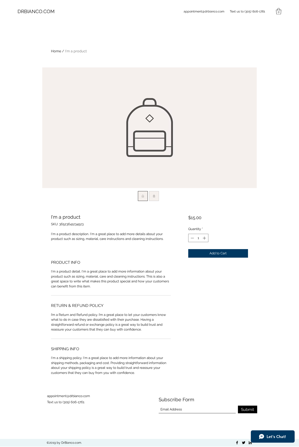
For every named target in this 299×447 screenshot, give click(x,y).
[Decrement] (192, 238)
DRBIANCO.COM (36, 11)
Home (56, 51)
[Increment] (205, 238)
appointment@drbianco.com (204, 11)
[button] (278, 11)
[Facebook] (237, 442)
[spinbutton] (198, 238)
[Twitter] (243, 442)
